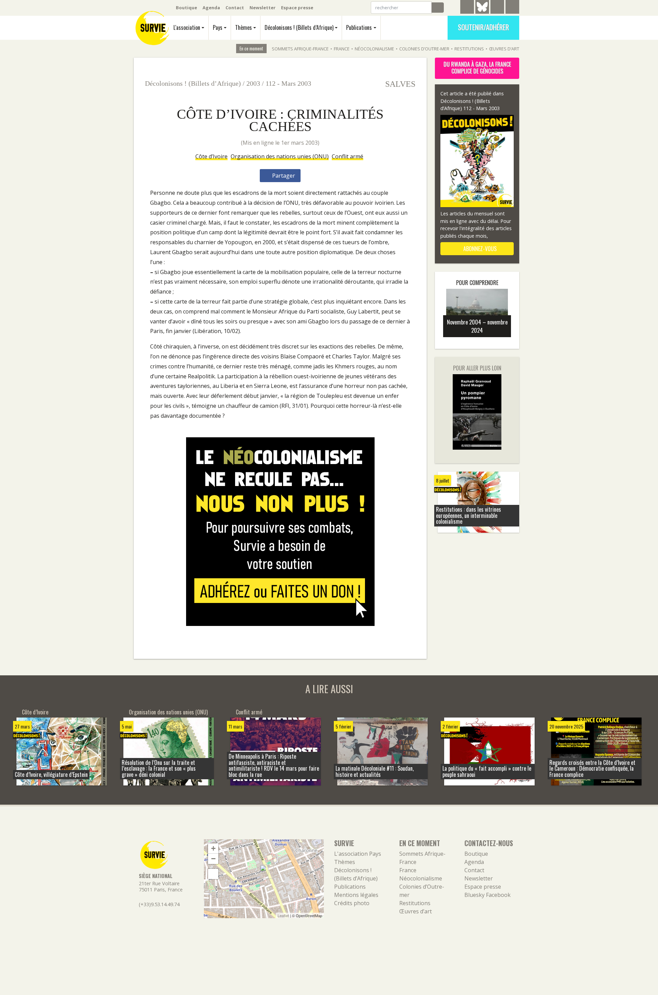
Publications (359, 27)
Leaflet (283, 915)
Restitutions (469, 49)
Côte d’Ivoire (211, 156)
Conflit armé (347, 156)
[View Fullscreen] (213, 874)
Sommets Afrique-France (300, 49)
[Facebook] (497, 8)
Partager (283, 175)
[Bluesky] (482, 12)
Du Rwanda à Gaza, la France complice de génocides (477, 67)
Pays (217, 27)
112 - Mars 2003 (288, 83)
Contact (235, 7)
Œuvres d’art (504, 49)
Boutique (186, 7)
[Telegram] (467, 8)
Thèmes (243, 27)
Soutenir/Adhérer (483, 27)
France (342, 49)
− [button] (213, 858)
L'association (186, 27)
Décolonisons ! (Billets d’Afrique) (299, 27)
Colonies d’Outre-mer (424, 49)
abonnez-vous (479, 249)
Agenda (211, 7)
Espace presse (297, 7)
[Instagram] (512, 8)
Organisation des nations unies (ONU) (280, 156)
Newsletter (262, 7)
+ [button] (213, 848)
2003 (253, 83)
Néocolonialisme (374, 49)
